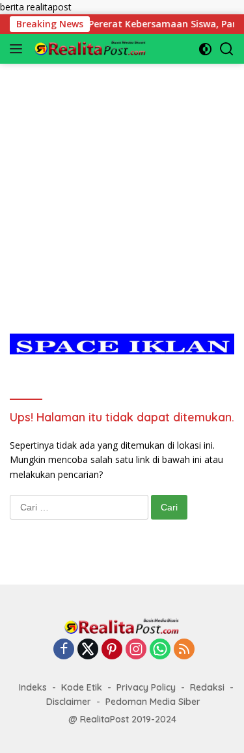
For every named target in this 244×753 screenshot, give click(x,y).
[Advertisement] (122, 186)
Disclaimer (68, 701)
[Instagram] (136, 650)
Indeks (33, 687)
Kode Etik (81, 687)
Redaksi (207, 687)
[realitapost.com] (89, 49)
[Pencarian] (226, 49)
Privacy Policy (146, 687)
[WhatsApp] (160, 650)
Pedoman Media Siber (152, 701)
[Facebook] (63, 650)
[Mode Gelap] (205, 49)
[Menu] (18, 49)
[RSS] (184, 650)
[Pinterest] (112, 650)
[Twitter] (87, 650)
